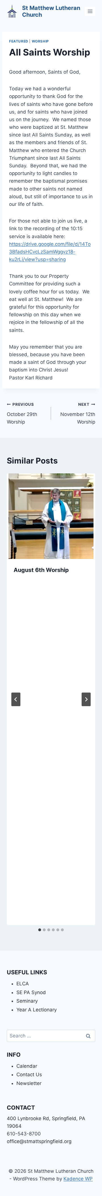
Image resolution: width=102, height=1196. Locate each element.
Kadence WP (78, 1179)
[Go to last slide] (15, 699)
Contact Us (29, 1074)
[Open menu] (90, 11)
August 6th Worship (41, 570)
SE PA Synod (31, 992)
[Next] (86, 699)
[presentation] (51, 516)
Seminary (27, 1001)
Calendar (26, 1066)
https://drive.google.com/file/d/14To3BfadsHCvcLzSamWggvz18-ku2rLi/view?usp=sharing (50, 251)
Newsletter (28, 1083)
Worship (40, 41)
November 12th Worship (77, 413)
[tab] (39, 929)
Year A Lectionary (36, 1010)
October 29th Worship (22, 413)
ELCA (22, 983)
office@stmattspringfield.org (39, 1141)
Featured (18, 41)
